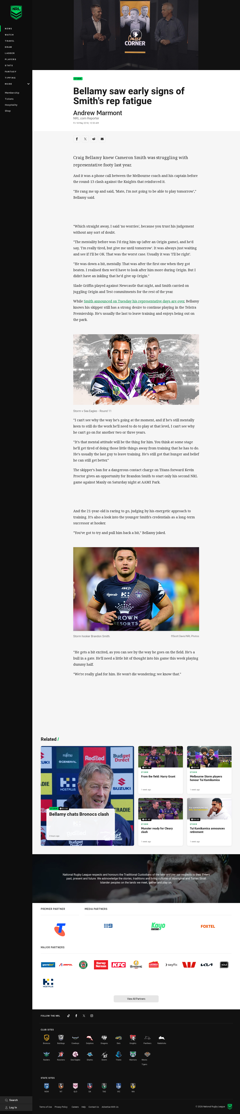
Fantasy (11, 71)
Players (10, 59)
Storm (78, 79)
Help (84, 1106)
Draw (8, 47)
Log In (13, 1107)
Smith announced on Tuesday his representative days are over (134, 301)
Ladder (10, 53)
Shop (8, 110)
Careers (75, 1106)
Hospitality (11, 104)
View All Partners (136, 998)
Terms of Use (45, 1106)
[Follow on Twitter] (84, 1016)
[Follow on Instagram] (91, 1016)
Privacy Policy (61, 1106)
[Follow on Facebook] (76, 1016)
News (8, 28)
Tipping (10, 77)
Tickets (9, 98)
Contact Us (94, 1106)
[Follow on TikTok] (68, 1016)
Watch (9, 34)
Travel (10, 40)
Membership (12, 92)
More (8, 84)
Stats (9, 65)
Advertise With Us (110, 1106)
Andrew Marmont (97, 112)
